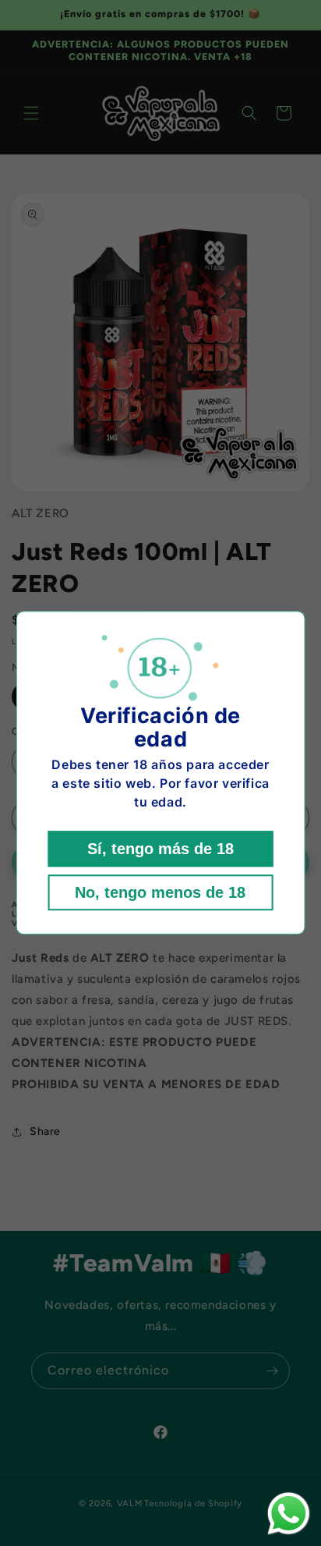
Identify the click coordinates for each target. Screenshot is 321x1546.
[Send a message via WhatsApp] (288, 1513)
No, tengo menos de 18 (160, 893)
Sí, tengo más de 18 (160, 849)
